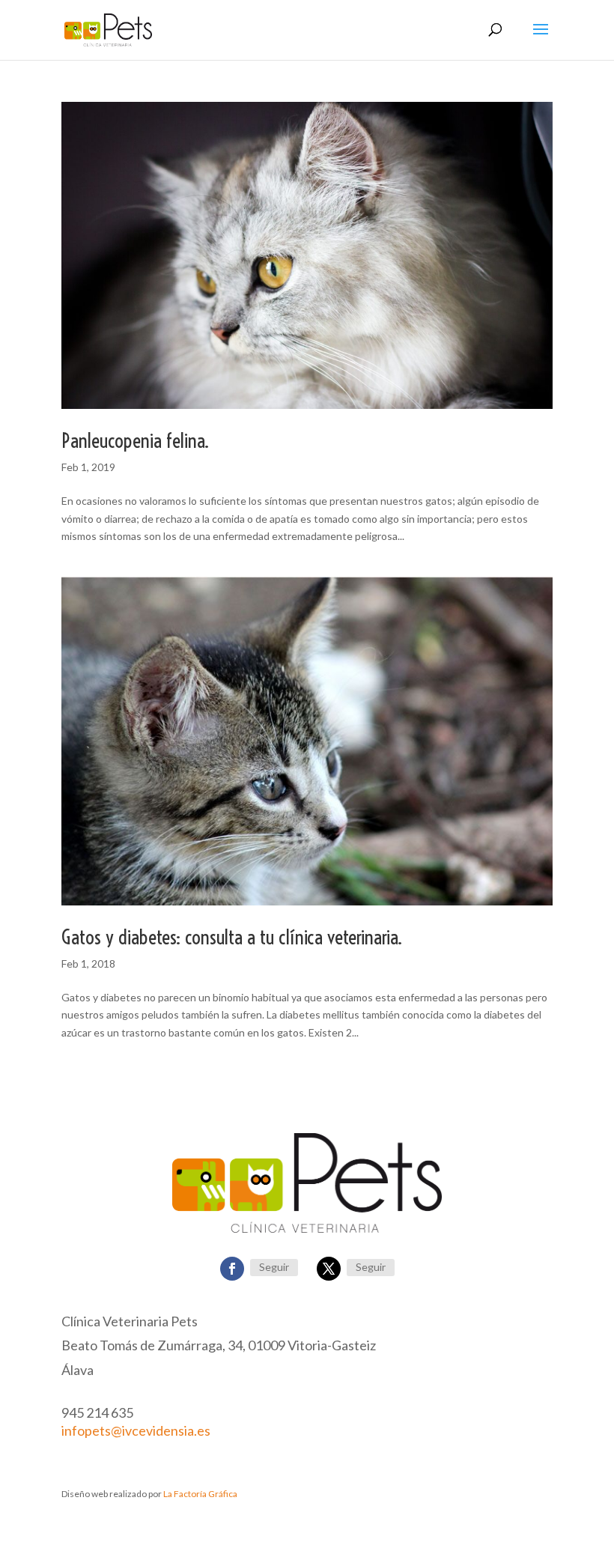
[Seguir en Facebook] (232, 1269)
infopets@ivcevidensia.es (135, 1430)
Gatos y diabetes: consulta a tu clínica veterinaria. (231, 937)
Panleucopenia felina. (135, 440)
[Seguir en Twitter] (329, 1269)
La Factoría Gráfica (200, 1493)
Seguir (274, 1266)
